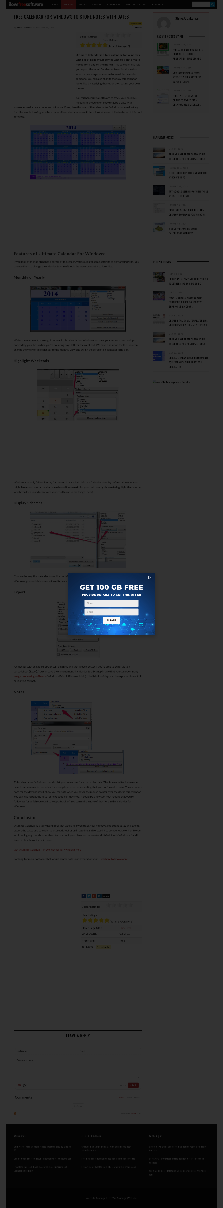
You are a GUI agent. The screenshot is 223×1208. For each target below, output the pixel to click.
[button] (150, 577)
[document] (111, 604)
